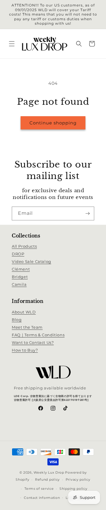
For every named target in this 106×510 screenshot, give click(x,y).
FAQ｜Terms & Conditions (38, 334)
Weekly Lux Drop (49, 472)
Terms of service (39, 489)
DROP (18, 253)
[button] (11, 43)
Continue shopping (53, 123)
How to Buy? (25, 350)
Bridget (20, 276)
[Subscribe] (87, 213)
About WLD (24, 312)
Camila (19, 284)
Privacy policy (78, 479)
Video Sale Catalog (31, 261)
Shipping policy (73, 489)
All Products (24, 246)
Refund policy (47, 479)
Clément (21, 269)
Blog (16, 319)
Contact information (42, 498)
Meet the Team (27, 327)
